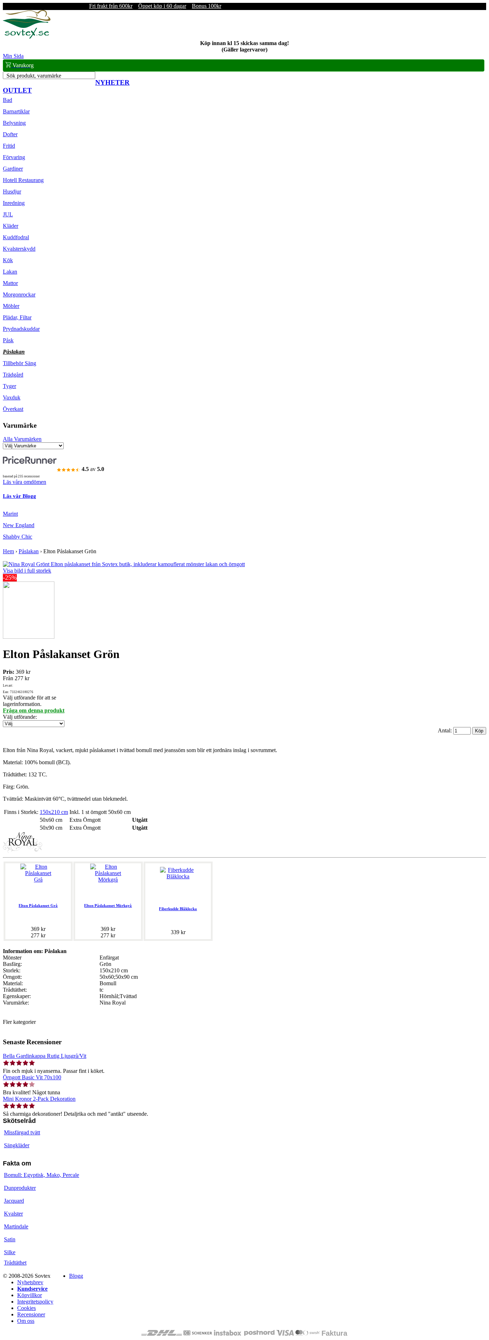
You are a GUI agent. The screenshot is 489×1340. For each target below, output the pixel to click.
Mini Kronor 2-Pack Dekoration (39, 1099)
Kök (8, 260)
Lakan (10, 272)
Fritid (9, 146)
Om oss (25, 1321)
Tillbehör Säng (19, 363)
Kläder (10, 226)
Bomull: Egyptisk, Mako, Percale (41, 1175)
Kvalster (13, 1214)
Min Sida (13, 56)
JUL (8, 214)
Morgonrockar (19, 294)
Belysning (14, 123)
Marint (10, 514)
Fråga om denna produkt (33, 710)
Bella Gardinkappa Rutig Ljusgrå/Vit (44, 1056)
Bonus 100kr (206, 6)
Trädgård (13, 375)
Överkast (13, 409)
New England (18, 525)
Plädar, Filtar (17, 317)
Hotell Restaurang (23, 180)
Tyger (9, 386)
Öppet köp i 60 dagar (162, 6)
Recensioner (31, 1314)
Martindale (16, 1226)
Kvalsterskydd (19, 249)
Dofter (10, 134)
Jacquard (14, 1201)
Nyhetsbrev (30, 1282)
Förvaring (14, 157)
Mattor (10, 283)
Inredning (14, 203)
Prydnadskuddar (21, 329)
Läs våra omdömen (24, 482)
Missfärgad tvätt (22, 1132)
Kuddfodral (16, 237)
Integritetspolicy (35, 1302)
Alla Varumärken (22, 439)
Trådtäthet (15, 1263)
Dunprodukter (20, 1188)
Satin (9, 1239)
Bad (7, 100)
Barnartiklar (16, 111)
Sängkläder (16, 1145)
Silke (9, 1252)
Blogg (76, 1276)
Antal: (445, 730)
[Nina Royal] (22, 851)
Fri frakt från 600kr (110, 6)
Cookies (26, 1308)
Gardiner (13, 169)
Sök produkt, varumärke (33, 76)
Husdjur (12, 191)
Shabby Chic (17, 537)
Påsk (8, 340)
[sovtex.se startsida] (26, 37)
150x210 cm (54, 812)
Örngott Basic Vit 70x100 (32, 1077)
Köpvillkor (29, 1295)
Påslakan (14, 352)
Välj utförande (19, 717)
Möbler (11, 306)
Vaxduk (11, 397)
